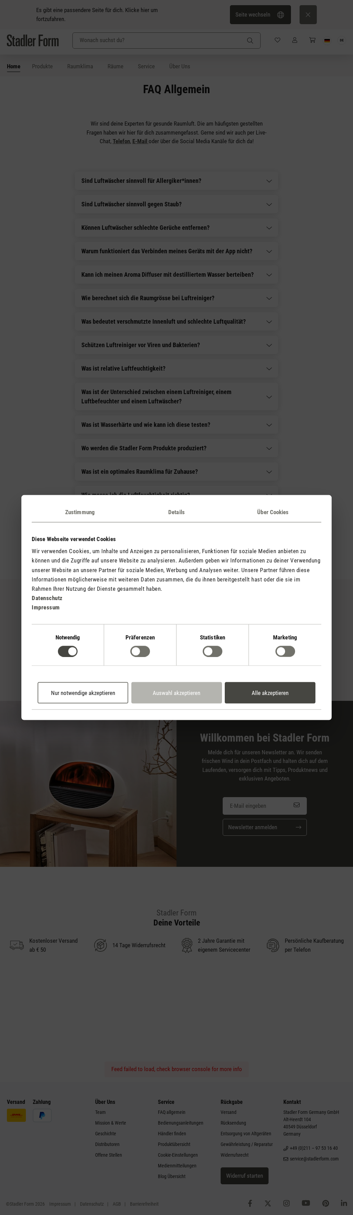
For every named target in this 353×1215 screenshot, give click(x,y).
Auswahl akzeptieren (176, 692)
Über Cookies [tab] (273, 511)
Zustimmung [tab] (80, 511)
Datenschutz (47, 598)
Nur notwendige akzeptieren (83, 692)
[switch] (140, 651)
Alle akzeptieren (270, 692)
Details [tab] (176, 511)
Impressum (46, 607)
